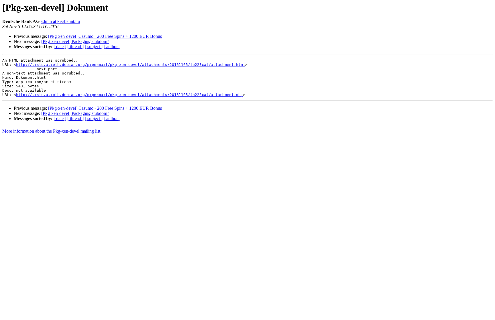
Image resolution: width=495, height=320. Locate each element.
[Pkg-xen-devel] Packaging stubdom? (75, 41)
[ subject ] (94, 46)
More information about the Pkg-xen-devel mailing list (51, 131)
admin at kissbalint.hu (60, 21)
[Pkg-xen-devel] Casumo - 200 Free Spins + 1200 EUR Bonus (105, 36)
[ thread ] (75, 46)
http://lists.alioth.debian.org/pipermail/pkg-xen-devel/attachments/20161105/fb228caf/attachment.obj (129, 95)
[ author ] (112, 46)
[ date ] (60, 46)
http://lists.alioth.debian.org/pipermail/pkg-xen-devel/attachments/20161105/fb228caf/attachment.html (130, 64)
